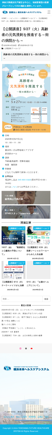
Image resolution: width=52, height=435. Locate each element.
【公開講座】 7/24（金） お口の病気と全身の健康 (22, 335)
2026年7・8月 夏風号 (10, 331)
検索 (46, 299)
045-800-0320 (24, 179)
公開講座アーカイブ (12, 48)
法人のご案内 (9, 416)
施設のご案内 (21, 416)
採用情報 (32, 416)
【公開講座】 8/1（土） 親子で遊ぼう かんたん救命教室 (24, 317)
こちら (14, 186)
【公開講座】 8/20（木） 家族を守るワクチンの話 (22, 313)
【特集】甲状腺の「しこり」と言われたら (19, 328)
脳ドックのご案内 (9, 324)
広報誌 (40, 416)
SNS (46, 416)
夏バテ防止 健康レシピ (11, 320)
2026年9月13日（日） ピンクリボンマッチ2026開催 (23, 309)
